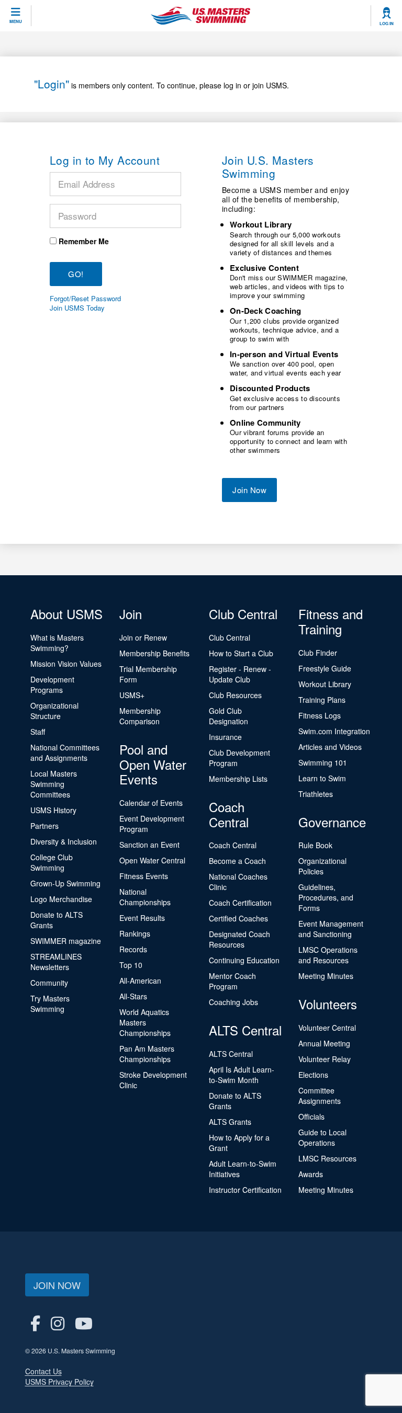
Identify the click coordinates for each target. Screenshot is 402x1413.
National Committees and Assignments (64, 752)
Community (49, 982)
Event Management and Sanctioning (330, 928)
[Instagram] (57, 1323)
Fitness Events (143, 876)
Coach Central (232, 845)
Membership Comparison (140, 715)
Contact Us (43, 1371)
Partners (44, 826)
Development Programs (52, 684)
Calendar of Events (151, 802)
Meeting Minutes (325, 976)
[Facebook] (35, 1323)
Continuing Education (244, 960)
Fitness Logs (319, 715)
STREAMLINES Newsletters (56, 961)
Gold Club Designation (228, 715)
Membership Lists (238, 778)
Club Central (229, 637)
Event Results (142, 918)
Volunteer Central (327, 1027)
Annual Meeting (324, 1043)
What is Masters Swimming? (57, 642)
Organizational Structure (54, 710)
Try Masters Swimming (50, 1003)
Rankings (134, 933)
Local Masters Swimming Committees (53, 784)
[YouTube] (84, 1323)
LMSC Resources (327, 1158)
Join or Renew (143, 637)
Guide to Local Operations (322, 1137)
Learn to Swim (322, 778)
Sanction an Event (149, 844)
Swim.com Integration (334, 731)
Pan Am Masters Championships (146, 1053)
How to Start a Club (241, 653)
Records (133, 949)
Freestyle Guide (324, 668)
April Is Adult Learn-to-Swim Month (241, 1074)
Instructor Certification (245, 1189)
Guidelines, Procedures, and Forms (325, 897)
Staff (37, 731)
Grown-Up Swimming (65, 883)
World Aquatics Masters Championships (145, 1022)
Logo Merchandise (61, 899)
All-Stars (133, 996)
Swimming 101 (322, 762)
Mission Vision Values (66, 663)
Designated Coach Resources (239, 939)
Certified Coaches (238, 918)
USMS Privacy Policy (59, 1381)
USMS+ (131, 695)
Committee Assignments (319, 1095)
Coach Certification (240, 902)
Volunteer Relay (324, 1059)
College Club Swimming (51, 862)
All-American (140, 980)
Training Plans (321, 699)
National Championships (145, 896)
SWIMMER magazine (65, 941)
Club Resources (235, 695)
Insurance (225, 737)
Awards (310, 1174)
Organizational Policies (322, 866)
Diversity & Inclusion (63, 841)
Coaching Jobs (233, 1002)
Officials (311, 1116)
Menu (15, 21)
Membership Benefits (154, 653)
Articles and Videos (330, 747)
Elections (313, 1074)
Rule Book (315, 845)
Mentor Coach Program (232, 981)
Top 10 (130, 965)
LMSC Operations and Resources (328, 954)
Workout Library (324, 684)
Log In (386, 23)
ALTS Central (231, 1054)
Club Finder (317, 652)
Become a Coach (237, 861)
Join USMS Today (77, 308)
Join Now (249, 489)
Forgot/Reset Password (85, 298)
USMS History (53, 810)
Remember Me (84, 241)
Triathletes (315, 794)
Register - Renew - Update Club (240, 674)
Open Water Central (152, 860)
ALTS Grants (230, 1121)
